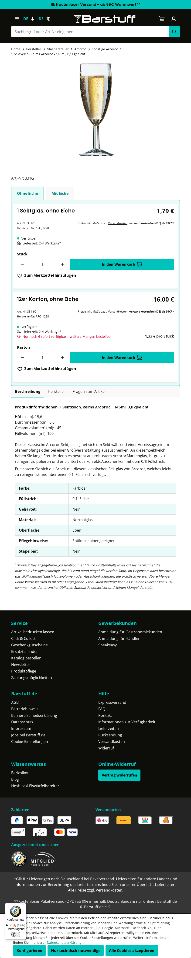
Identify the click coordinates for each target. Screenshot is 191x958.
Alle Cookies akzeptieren (131, 950)
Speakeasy (107, 645)
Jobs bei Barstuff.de (28, 735)
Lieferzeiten (108, 728)
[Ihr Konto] (174, 18)
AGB (15, 702)
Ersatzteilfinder (24, 651)
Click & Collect (23, 638)
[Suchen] (174, 31)
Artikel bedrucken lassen (32, 631)
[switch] (15, 934)
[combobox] (90, 31)
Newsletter (20, 664)
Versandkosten (117, 223)
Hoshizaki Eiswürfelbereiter (35, 785)
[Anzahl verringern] (22, 264)
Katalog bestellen (26, 658)
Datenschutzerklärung (64, 942)
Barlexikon (20, 772)
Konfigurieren (29, 950)
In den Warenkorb (118, 264)
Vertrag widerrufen (119, 775)
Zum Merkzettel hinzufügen (50, 275)
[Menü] (17, 18)
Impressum (21, 728)
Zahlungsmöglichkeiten (31, 677)
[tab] (27, 391)
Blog (15, 779)
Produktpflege (23, 671)
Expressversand (112, 702)
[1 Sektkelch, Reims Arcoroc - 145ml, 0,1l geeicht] (95, 110)
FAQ (101, 708)
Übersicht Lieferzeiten (156, 884)
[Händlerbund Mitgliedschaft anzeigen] (43, 859)
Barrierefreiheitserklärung (34, 715)
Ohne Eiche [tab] (27, 193)
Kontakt (105, 715)
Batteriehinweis (24, 708)
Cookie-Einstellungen (29, 741)
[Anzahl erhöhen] (62, 264)
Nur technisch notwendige (75, 950)
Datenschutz (22, 722)
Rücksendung (110, 735)
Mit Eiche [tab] (59, 193)
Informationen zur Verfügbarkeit (126, 722)
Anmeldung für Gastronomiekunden (130, 631)
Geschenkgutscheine (29, 645)
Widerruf (106, 748)
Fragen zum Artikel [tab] (89, 391)
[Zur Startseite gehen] (105, 19)
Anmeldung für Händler (119, 638)
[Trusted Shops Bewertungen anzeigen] (19, 859)
